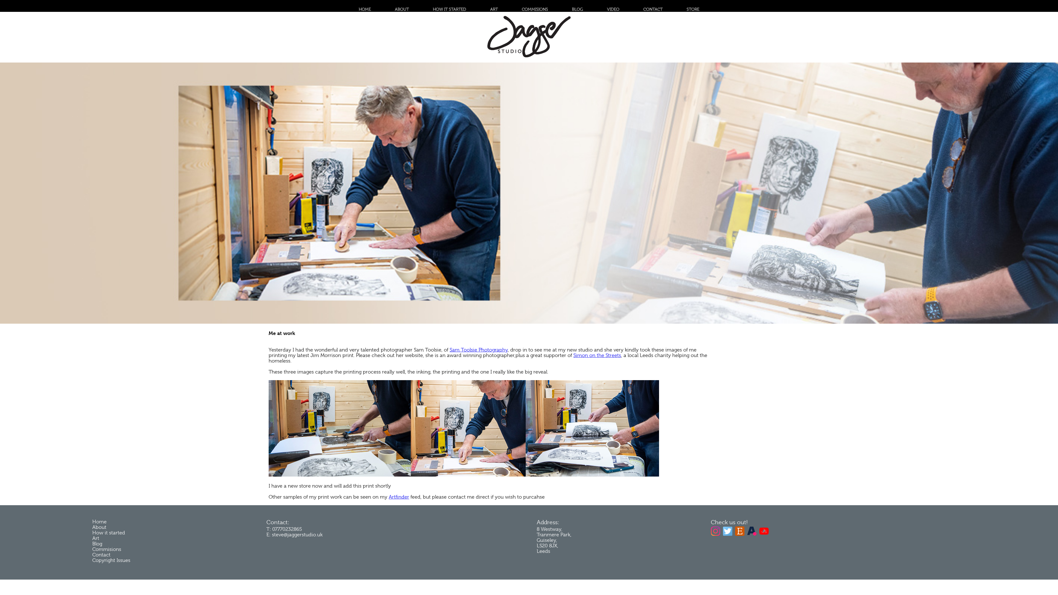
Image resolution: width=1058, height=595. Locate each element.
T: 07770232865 (284, 529)
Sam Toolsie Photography (479, 350)
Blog (577, 9)
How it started (449, 9)
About (402, 9)
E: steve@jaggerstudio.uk (294, 534)
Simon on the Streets (597, 355)
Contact (653, 9)
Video (613, 9)
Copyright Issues (111, 560)
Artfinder (399, 497)
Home (365, 9)
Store (693, 9)
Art (494, 9)
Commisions (535, 9)
